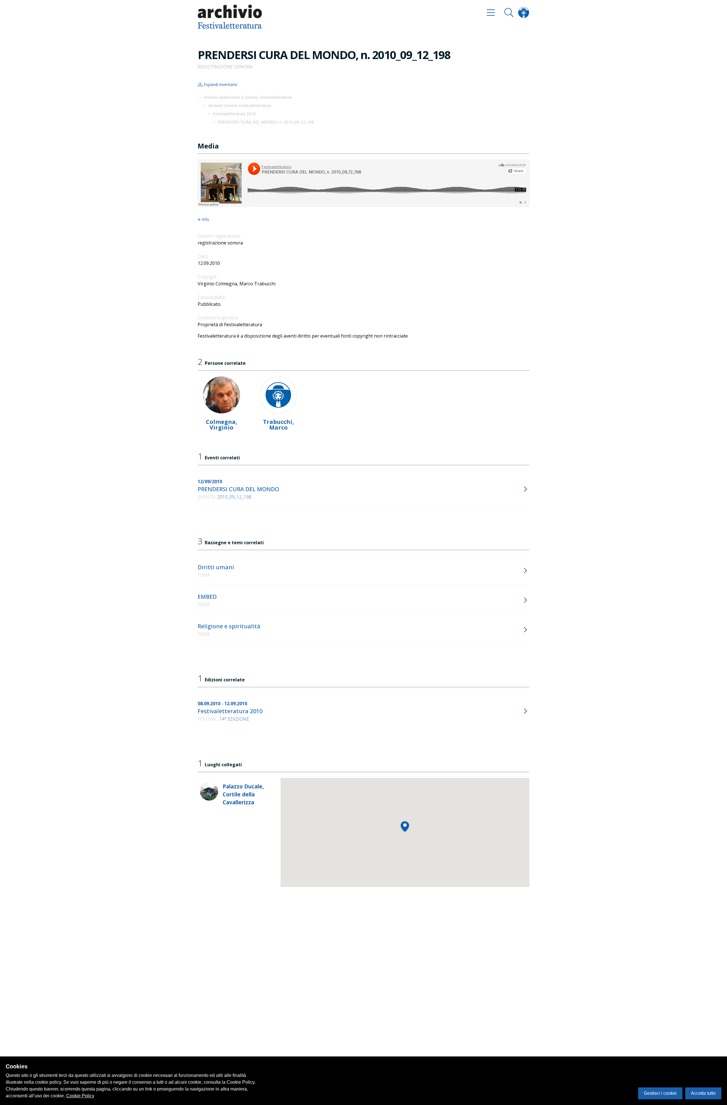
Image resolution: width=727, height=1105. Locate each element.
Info (205, 219)
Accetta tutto (703, 1093)
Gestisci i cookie (660, 1093)
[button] (405, 826)
